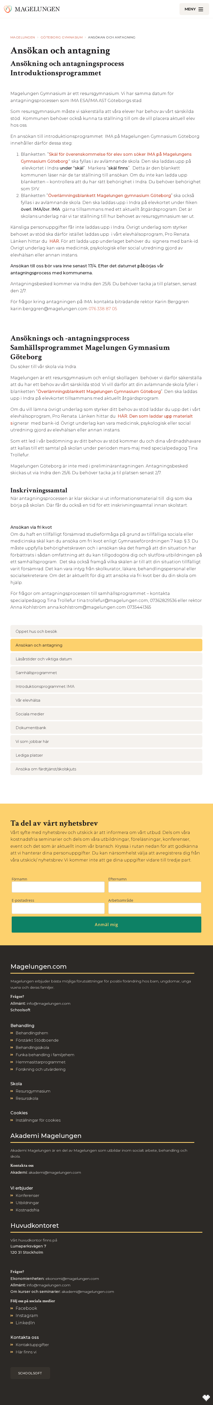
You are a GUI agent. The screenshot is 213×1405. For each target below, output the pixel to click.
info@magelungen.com (48, 1003)
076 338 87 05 (103, 308)
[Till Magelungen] (32, 9)
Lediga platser (29, 755)
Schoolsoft (30, 1373)
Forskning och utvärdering (40, 1069)
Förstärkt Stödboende (37, 1040)
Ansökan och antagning (39, 645)
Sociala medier (30, 713)
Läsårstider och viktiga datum (44, 658)
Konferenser (27, 1195)
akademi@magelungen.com (55, 1172)
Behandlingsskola (32, 1047)
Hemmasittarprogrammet (40, 1062)
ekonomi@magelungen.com (72, 1278)
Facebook (26, 1308)
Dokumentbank (31, 727)
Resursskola (27, 1098)
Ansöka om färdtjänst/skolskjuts (46, 768)
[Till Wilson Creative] (206, 1398)
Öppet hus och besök (36, 631)
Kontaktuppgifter (32, 1345)
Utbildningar (27, 1203)
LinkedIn (25, 1322)
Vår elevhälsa (28, 700)
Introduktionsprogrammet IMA (45, 686)
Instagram (27, 1315)
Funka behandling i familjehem (45, 1055)
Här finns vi (26, 1352)
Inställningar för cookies (38, 1120)
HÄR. (55, 241)
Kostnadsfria (27, 1210)
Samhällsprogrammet (36, 672)
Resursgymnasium (33, 1091)
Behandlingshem (32, 1033)
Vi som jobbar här (32, 741)
